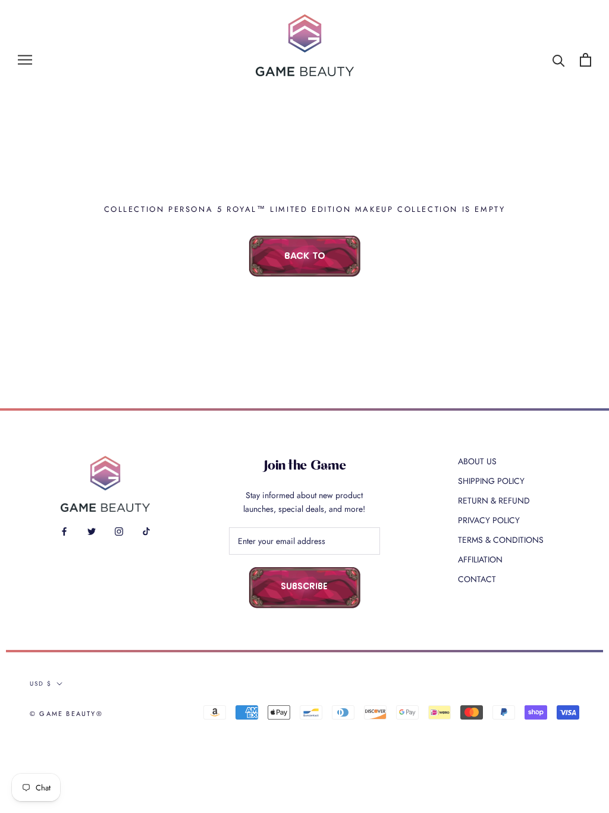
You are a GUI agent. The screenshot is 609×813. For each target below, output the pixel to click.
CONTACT (477, 579)
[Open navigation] (25, 60)
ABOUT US (477, 461)
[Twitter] (91, 530)
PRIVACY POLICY (489, 520)
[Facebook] (64, 530)
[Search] (559, 60)
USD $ (41, 683)
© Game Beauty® (66, 713)
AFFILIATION (480, 559)
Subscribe (304, 587)
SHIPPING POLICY (491, 481)
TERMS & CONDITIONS (501, 540)
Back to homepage (304, 264)
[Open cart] (585, 60)
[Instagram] (119, 530)
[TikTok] (146, 530)
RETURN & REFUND (494, 500)
